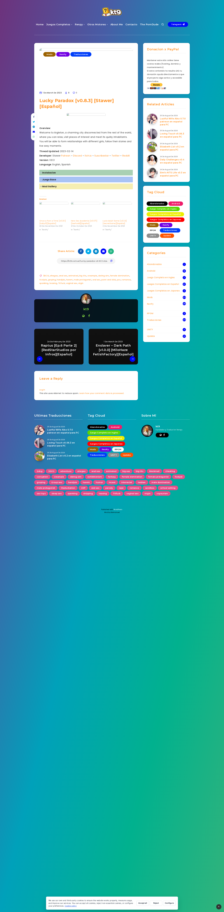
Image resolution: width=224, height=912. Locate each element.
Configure (169, 903)
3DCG (46, 275)
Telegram (176, 24)
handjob (61, 279)
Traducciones (81, 54)
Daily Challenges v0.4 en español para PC (172, 161)
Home (40, 24)
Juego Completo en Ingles (163, 209)
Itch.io (88, 155)
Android (176, 203)
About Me (116, 24)
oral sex (96, 279)
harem (69, 279)
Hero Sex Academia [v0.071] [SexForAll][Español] (84, 222)
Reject (156, 903)
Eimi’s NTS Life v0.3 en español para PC (173, 174)
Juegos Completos (58, 24)
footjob (43, 279)
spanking (43, 283)
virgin (80, 283)
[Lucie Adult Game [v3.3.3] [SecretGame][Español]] (117, 210)
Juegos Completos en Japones (165, 219)
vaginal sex (71, 283)
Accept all (142, 903)
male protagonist (82, 279)
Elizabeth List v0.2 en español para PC (172, 148)
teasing (53, 283)
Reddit (126, 155)
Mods (49, 54)
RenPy (63, 54)
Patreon (65, 155)
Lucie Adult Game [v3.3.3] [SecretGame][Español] (115, 222)
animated (73, 275)
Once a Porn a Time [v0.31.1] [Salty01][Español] (52, 222)
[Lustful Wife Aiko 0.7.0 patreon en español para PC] (152, 119)
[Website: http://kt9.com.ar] (83, 316)
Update (167, 235)
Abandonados (157, 203)
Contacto (131, 24)
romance (126, 279)
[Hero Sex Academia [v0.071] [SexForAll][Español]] (85, 210)
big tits (82, 275)
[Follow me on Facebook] (89, 316)
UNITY (153, 235)
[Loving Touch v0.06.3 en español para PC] (152, 134)
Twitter (116, 155)
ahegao (54, 275)
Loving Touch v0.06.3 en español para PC (172, 135)
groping (52, 279)
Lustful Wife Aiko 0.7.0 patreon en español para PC (173, 121)
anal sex (63, 275)
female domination (119, 275)
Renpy (79, 24)
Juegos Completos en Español (165, 214)
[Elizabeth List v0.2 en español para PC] (152, 147)
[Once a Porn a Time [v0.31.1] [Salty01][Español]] (53, 210)
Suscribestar (101, 155)
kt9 (86, 309)
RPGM (153, 230)
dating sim (103, 275)
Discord (77, 155)
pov (119, 279)
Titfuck (61, 283)
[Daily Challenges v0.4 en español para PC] (152, 160)
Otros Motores (96, 24)
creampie (92, 275)
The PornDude (149, 24)
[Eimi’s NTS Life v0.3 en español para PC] (152, 173)
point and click (108, 279)
